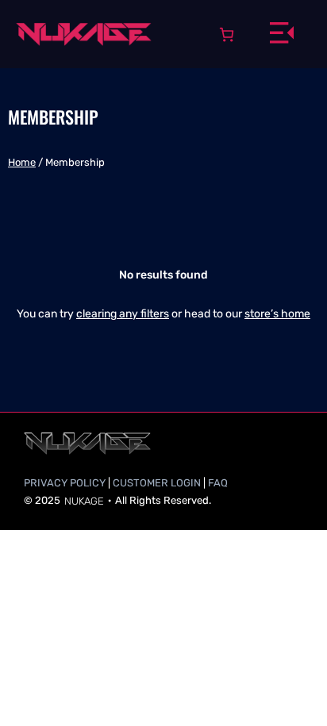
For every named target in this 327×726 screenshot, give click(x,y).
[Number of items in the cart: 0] (226, 34)
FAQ (218, 483)
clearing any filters (122, 314)
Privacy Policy (65, 483)
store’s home (277, 314)
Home (22, 162)
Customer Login (157, 483)
